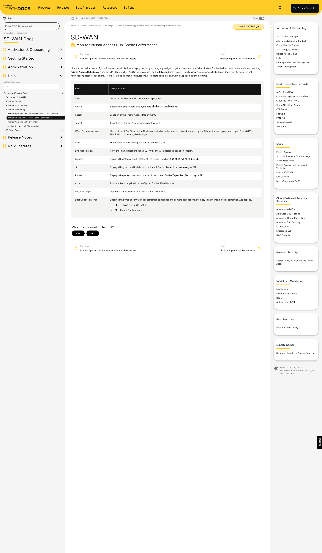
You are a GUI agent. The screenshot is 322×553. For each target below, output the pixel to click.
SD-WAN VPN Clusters (16, 105)
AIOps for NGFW (284, 92)
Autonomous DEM (285, 302)
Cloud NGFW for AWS (287, 100)
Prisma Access (283, 152)
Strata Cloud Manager (287, 36)
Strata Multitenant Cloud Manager (293, 156)
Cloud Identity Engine (287, 45)
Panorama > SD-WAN (16, 97)
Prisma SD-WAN (284, 172)
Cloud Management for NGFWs (292, 96)
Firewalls (280, 113)
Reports (280, 298)
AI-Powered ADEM (285, 160)
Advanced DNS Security (288, 222)
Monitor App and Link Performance (23, 122)
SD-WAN (82, 25)
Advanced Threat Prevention (290, 218)
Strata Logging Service (287, 49)
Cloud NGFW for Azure (288, 105)
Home (73, 25)
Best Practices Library (287, 327)
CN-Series (281, 109)
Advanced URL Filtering (288, 213)
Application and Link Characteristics (24, 126)
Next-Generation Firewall (291, 370)
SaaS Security (283, 235)
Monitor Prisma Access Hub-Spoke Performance (29, 118)
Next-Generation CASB (288, 181)
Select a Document (12, 82)
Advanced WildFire (286, 209)
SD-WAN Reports (14, 130)
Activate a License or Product (291, 41)
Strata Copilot (306, 8)
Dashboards (282, 289)
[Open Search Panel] (280, 8)
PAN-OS (280, 118)
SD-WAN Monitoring (15, 110)
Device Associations (286, 54)
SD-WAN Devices (14, 101)
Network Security (288, 367)
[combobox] (31, 26)
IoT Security (282, 226)
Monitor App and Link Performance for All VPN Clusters (32, 113)
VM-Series (281, 126)
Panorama (290, 373)
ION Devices (282, 176)
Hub (278, 58)
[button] (319, 442)
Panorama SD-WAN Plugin (16, 93)
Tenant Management (286, 66)
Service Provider (284, 122)
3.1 (305, 370)
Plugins (311, 370)
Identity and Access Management (293, 62)
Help (282, 373)
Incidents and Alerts (286, 293)
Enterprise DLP (283, 231)
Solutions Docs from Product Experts (295, 353)
